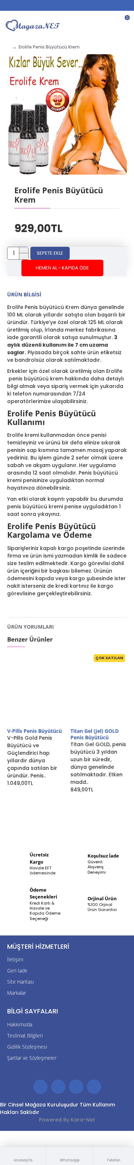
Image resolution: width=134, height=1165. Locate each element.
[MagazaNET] (33, 25)
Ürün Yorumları (30, 626)
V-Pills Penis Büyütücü (34, 731)
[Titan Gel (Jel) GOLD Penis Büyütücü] (98, 690)
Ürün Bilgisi (24, 294)
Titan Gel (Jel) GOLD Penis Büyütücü (94, 734)
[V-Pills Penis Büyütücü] (35, 690)
